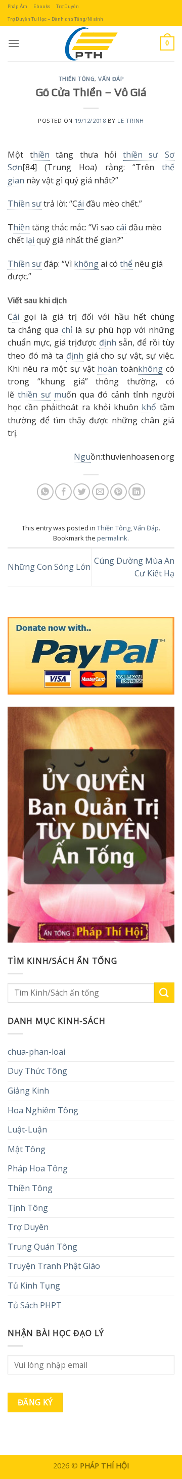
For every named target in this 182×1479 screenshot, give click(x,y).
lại (30, 239)
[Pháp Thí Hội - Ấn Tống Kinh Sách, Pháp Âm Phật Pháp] (91, 43)
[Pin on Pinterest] (118, 491)
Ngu (82, 456)
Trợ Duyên (67, 6)
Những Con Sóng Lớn (49, 566)
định (107, 342)
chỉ (67, 329)
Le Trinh (130, 120)
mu (60, 394)
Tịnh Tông (28, 1207)
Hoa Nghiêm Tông (43, 1110)
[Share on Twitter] (81, 491)
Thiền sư (24, 203)
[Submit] (164, 992)
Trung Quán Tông (42, 1246)
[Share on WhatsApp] (45, 491)
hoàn (107, 368)
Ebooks (41, 6)
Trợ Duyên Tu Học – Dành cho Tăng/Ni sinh (55, 19)
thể (126, 263)
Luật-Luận (27, 1129)
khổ (149, 407)
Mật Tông (27, 1149)
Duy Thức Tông (37, 1070)
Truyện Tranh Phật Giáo (54, 1265)
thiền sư (141, 154)
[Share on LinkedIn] (136, 491)
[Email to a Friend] (100, 491)
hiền (41, 154)
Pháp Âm (17, 6)
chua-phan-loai (36, 1051)
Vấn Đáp (110, 79)
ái (80, 203)
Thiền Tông (77, 79)
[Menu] (14, 43)
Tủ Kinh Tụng (34, 1285)
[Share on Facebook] (63, 491)
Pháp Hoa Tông (38, 1168)
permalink (112, 538)
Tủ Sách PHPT (35, 1305)
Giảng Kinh (28, 1090)
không (86, 263)
